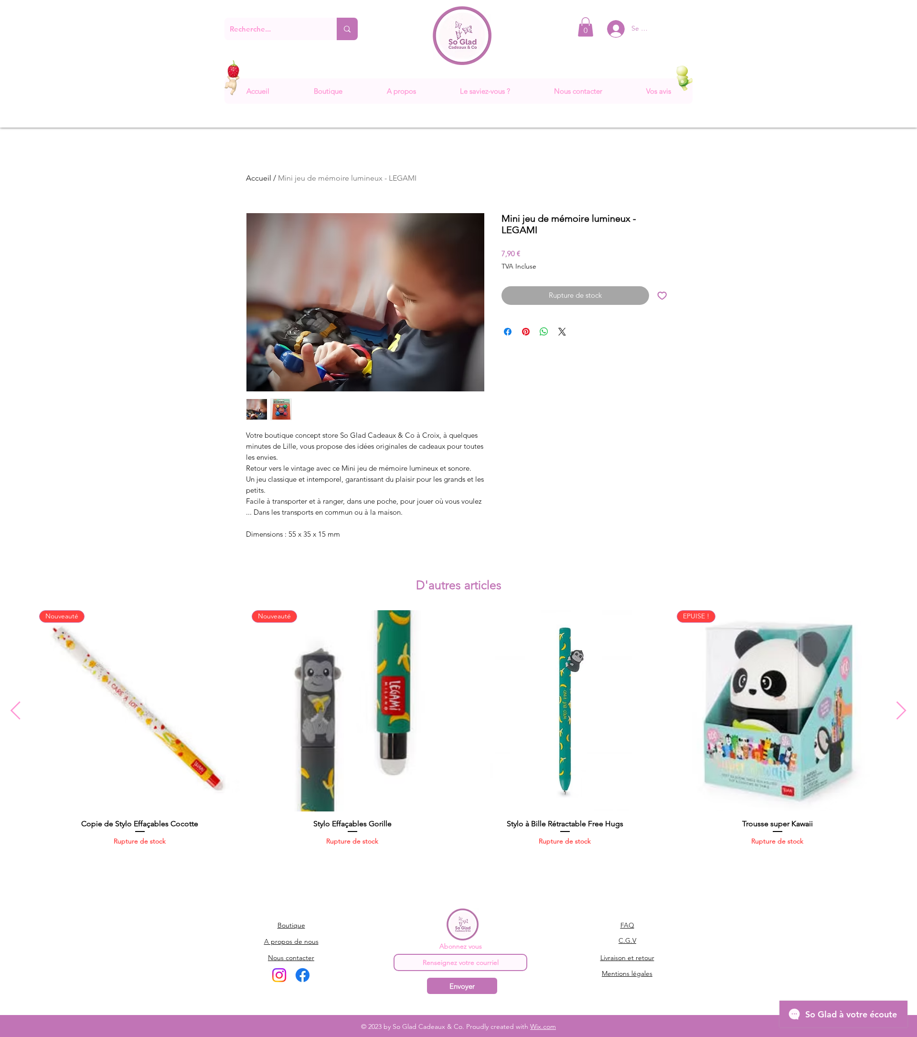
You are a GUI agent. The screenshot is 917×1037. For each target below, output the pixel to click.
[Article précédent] (15, 710)
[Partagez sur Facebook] (507, 331)
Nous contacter (291, 957)
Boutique (291, 925)
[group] (458, 733)
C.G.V (627, 940)
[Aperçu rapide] (564, 710)
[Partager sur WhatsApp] (544, 331)
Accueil (258, 178)
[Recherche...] (347, 29)
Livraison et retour (627, 957)
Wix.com (543, 1026)
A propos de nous (291, 941)
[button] (585, 27)
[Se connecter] (608, 29)
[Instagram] (279, 975)
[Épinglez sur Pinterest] (526, 331)
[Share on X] (562, 331)
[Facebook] (302, 975)
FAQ (627, 925)
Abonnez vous (460, 946)
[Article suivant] (901, 710)
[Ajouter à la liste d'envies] (662, 295)
